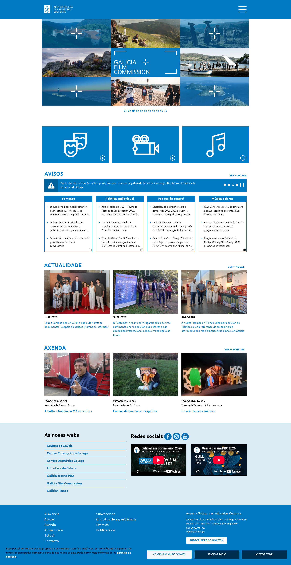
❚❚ (242, 185)
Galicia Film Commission (64, 483)
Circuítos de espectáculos (116, 519)
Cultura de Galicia (60, 445)
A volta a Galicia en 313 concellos (68, 411)
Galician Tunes (57, 490)
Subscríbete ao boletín (207, 540)
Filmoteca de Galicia (61, 468)
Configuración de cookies (169, 554)
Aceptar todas (264, 554)
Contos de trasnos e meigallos (135, 411)
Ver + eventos (234, 349)
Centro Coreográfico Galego (67, 453)
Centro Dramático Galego (65, 460)
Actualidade (63, 265)
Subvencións (105, 514)
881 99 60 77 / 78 (195, 528)
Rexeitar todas (217, 554)
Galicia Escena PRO (60, 475)
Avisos (53, 174)
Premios (102, 525)
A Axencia (51, 514)
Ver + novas (236, 267)
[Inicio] (58, 9)
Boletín (49, 536)
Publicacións (105, 530)
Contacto (51, 541)
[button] (225, 185)
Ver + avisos (238, 175)
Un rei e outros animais (198, 411)
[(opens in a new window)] (145, 62)
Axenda (55, 348)
